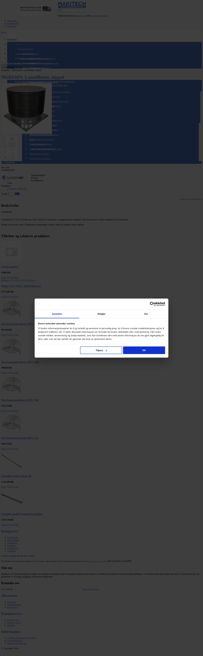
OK (144, 350)
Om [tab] (146, 313)
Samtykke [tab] (57, 313)
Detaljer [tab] (101, 313)
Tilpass (99, 350)
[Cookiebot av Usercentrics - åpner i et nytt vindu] (152, 304)
